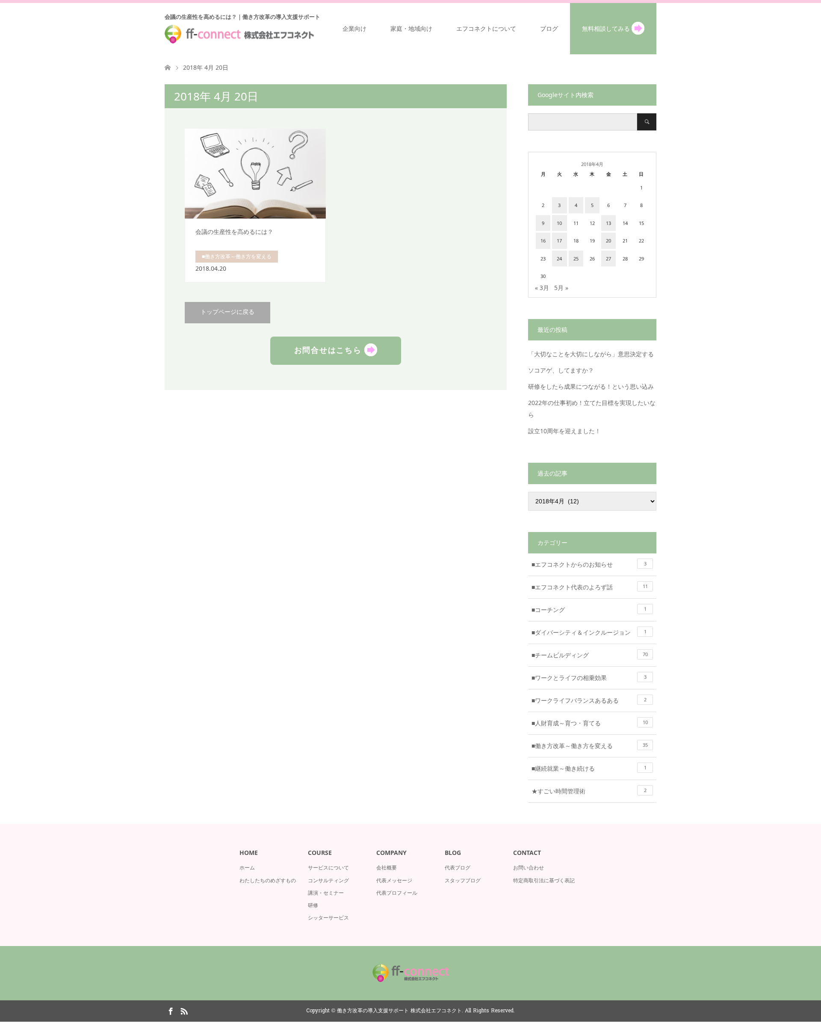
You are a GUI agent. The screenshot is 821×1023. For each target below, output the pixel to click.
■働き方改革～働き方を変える (590, 746)
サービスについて (328, 867)
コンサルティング (328, 880)
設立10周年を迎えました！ (564, 431)
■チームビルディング (590, 655)
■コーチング (589, 610)
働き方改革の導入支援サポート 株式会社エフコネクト (399, 1011)
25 (576, 258)
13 (608, 223)
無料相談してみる (607, 28)
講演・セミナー (326, 892)
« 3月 (542, 288)
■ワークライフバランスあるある (589, 700)
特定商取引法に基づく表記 (544, 880)
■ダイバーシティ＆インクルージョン (589, 632)
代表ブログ (457, 867)
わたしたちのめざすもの (267, 880)
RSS (184, 1010)
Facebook (170, 1010)
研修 (313, 905)
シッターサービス (328, 917)
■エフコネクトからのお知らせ (589, 564)
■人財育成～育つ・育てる (590, 723)
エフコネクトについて (486, 28)
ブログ (549, 28)
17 (559, 240)
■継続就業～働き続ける (589, 768)
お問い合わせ (528, 867)
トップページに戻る (227, 312)
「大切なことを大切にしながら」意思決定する (591, 354)
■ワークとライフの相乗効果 (589, 678)
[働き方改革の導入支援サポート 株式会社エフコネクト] (410, 984)
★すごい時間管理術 (589, 791)
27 (608, 258)
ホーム (247, 867)
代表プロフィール (396, 892)
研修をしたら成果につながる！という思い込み (591, 386)
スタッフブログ (463, 880)
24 (559, 258)
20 (608, 240)
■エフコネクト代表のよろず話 (590, 587)
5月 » (561, 288)
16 (543, 240)
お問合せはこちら (329, 349)
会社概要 (386, 867)
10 (559, 223)
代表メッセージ (394, 880)
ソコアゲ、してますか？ (561, 370)
